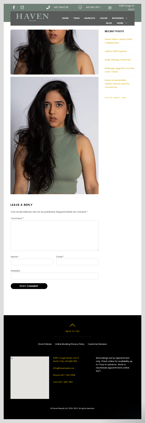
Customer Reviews (97, 344)
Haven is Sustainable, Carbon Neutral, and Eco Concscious (117, 84)
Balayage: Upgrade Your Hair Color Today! (119, 70)
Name (15, 256)
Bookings (118, 18)
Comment (17, 218)
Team (76, 18)
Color (103, 18)
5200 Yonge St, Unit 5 (127, 7)
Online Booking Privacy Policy (69, 344)
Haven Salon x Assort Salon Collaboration (118, 41)
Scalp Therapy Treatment (118, 59)
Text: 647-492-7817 (63, 382)
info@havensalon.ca (63, 368)
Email (60, 256)
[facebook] (108, 107)
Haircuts (89, 18)
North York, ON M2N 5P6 (65, 361)
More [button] (120, 23)
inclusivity (108, 97)
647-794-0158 (61, 7)
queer (124, 97)
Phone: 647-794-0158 (64, 375)
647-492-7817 (93, 7)
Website (15, 270)
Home (65, 18)
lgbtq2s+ (117, 97)
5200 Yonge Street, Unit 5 (66, 358)
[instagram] (116, 107)
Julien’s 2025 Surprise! (116, 51)
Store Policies (45, 344)
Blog (109, 23)
